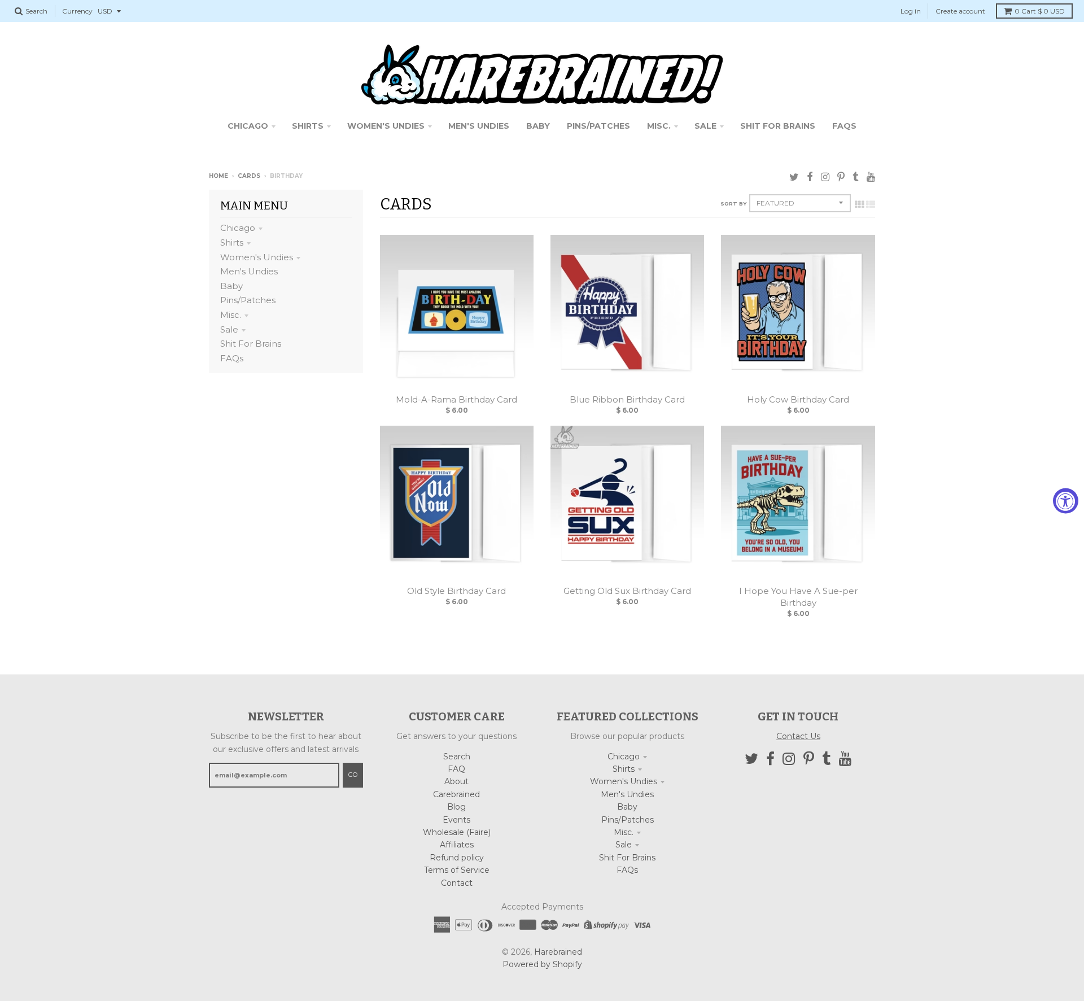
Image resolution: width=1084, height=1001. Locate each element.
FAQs (231, 358)
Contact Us (798, 736)
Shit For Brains (250, 343)
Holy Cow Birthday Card (798, 399)
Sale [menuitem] (705, 126)
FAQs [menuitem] (844, 126)
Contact (457, 883)
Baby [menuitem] (538, 126)
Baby (231, 286)
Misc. (230, 314)
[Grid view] (859, 204)
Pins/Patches (248, 300)
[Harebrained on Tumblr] (856, 177)
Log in (911, 11)
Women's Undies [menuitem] (386, 126)
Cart (1040, 11)
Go (352, 775)
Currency (77, 11)
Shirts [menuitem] (308, 126)
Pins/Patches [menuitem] (598, 126)
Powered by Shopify (542, 964)
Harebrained (558, 952)
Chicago (237, 227)
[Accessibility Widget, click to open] (1065, 500)
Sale (229, 329)
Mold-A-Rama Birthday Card (456, 399)
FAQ (456, 769)
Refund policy (457, 858)
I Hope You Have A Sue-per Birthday (798, 596)
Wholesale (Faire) (457, 832)
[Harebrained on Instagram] (825, 177)
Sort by (733, 203)
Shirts (231, 242)
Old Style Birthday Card (456, 590)
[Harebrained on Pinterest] (841, 177)
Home (218, 176)
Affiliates (457, 845)
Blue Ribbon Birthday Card (627, 399)
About (456, 781)
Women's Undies (256, 257)
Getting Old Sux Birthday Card (627, 590)
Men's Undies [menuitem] (478, 126)
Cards (249, 176)
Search (456, 756)
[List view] (870, 204)
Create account (960, 11)
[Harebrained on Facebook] (810, 177)
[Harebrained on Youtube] (871, 177)
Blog (456, 807)
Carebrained (456, 794)
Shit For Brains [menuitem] (777, 126)
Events (456, 820)
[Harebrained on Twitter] (794, 177)
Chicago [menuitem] (248, 126)
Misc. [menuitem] (659, 126)
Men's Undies (249, 271)
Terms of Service (456, 870)
